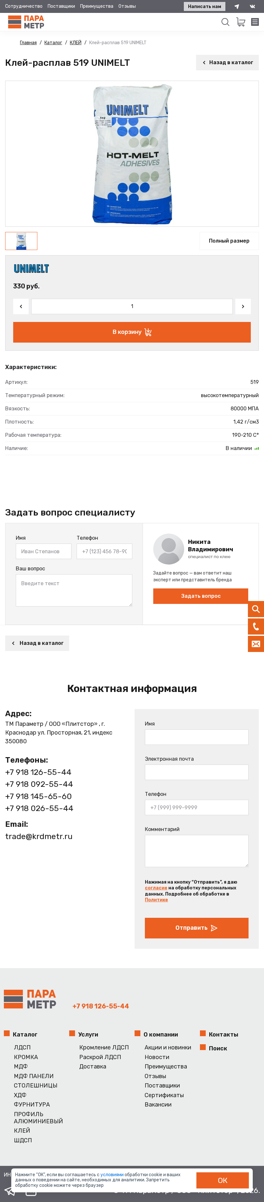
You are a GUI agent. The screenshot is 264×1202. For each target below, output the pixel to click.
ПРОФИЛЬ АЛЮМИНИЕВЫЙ (38, 1118)
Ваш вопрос (30, 569)
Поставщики (61, 6)
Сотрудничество (23, 6)
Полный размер (229, 241)
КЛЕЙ (22, 1130)
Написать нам (204, 6)
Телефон (87, 538)
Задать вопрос (201, 596)
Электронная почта (169, 759)
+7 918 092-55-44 (39, 784)
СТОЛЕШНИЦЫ (35, 1085)
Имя (21, 538)
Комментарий (162, 829)
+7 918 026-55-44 (39, 808)
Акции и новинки (168, 1047)
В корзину (127, 332)
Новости (157, 1057)
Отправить (191, 927)
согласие (156, 888)
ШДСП (23, 1140)
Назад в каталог (231, 62)
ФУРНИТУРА (32, 1104)
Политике (156, 900)
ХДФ (20, 1095)
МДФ (21, 1066)
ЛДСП (22, 1047)
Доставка (92, 1066)
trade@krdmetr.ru (38, 836)
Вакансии (158, 1104)
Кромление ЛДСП (104, 1047)
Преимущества (96, 6)
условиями (112, 1174)
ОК (223, 1180)
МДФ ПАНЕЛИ (34, 1076)
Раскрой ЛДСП (100, 1057)
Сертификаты (164, 1095)
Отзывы (127, 6)
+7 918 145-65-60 (38, 796)
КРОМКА (26, 1057)
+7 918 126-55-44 (38, 772)
